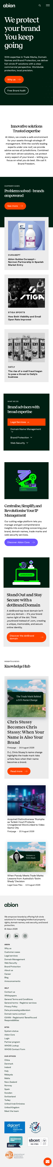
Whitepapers (10, 995)
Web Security (10, 963)
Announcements (12, 981)
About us (8, 970)
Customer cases (12, 952)
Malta (7, 1078)
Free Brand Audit (16, 90)
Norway (8, 1085)
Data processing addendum (17, 1010)
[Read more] (26, 727)
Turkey (7, 1100)
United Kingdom (11, 1107)
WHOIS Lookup (11, 1045)
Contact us (9, 992)
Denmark (8, 1064)
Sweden (8, 1093)
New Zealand (10, 1082)
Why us (11, 79)
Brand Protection (12, 966)
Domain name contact (15, 1014)
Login (6, 1038)
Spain (7, 1089)
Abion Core (9, 1035)
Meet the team (11, 1111)
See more (12, 206)
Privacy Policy (10, 1006)
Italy (6, 1071)
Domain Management (14, 959)
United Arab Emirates (14, 1104)
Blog (6, 977)
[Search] (39, 5)
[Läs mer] (26, 243)
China (7, 1060)
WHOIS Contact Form (14, 1049)
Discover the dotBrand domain (22, 637)
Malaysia (8, 1074)
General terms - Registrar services (20, 1003)
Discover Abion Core (18, 542)
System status (11, 1031)
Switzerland (10, 1096)
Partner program (12, 1042)
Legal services (11, 956)
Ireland (7, 1067)
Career (7, 974)
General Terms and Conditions (18, 999)
